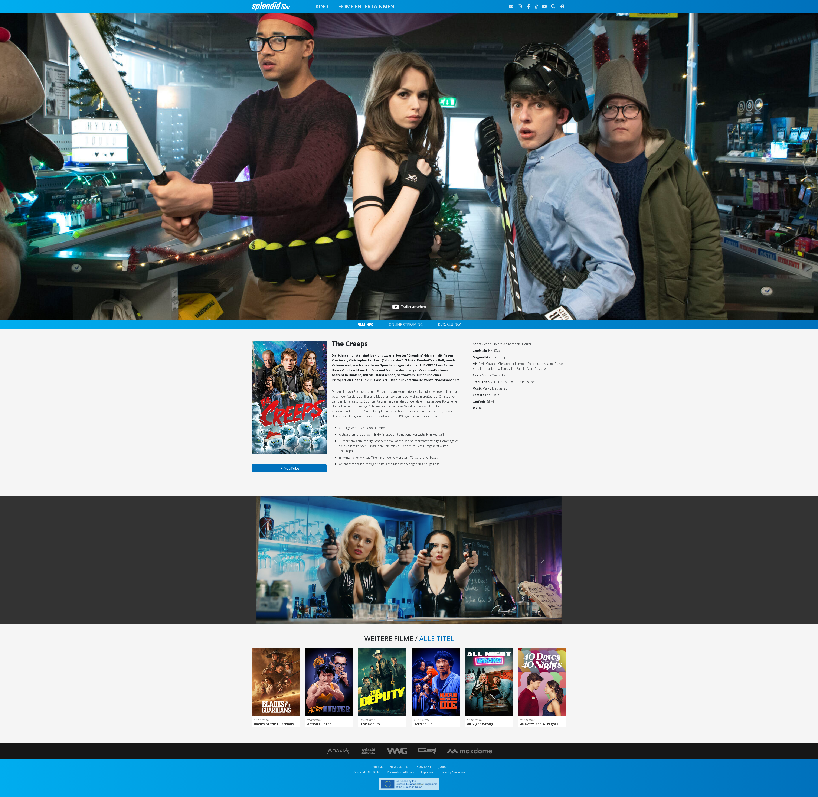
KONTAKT (424, 767)
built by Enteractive (453, 772)
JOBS (442, 767)
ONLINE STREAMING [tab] (406, 324)
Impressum (428, 772)
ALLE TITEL (436, 638)
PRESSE (377, 767)
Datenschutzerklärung (400, 772)
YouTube (291, 468)
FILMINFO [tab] (365, 324)
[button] (275, 560)
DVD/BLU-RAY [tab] (449, 324)
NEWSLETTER (400, 767)
